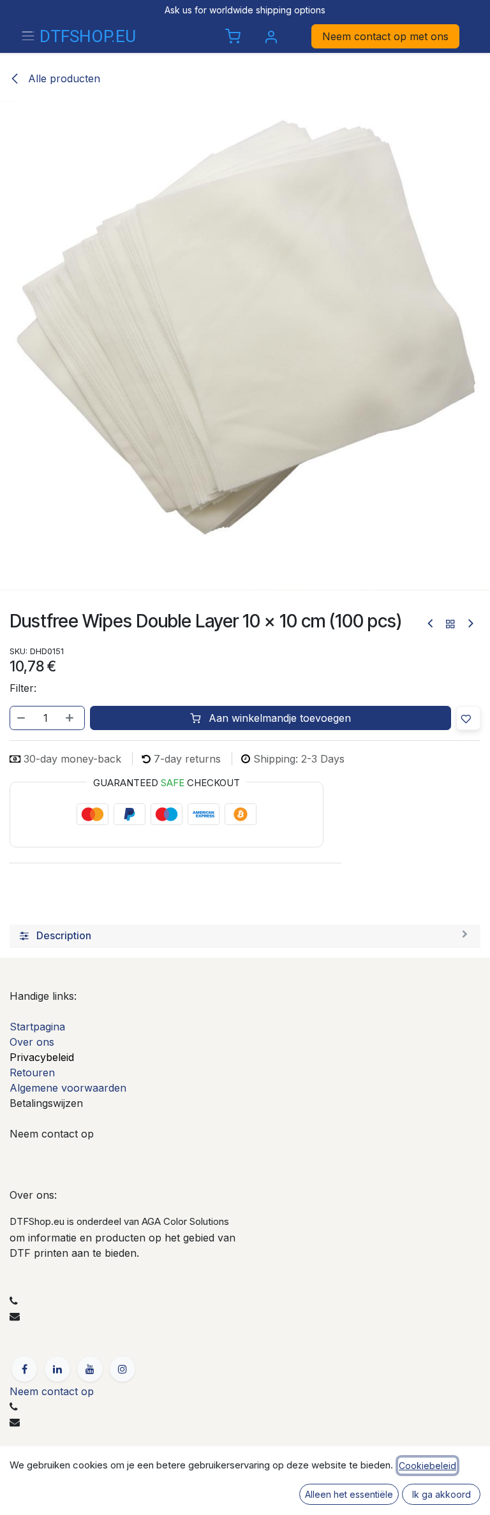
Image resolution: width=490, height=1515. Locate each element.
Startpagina (37, 1026)
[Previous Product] (431, 623)
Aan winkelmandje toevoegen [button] (278, 718)
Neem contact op (52, 1391)
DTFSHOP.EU (87, 36)
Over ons (32, 1042)
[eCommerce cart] (233, 37)
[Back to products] (450, 623)
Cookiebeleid (427, 1465)
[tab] (245, 936)
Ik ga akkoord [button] (441, 1494)
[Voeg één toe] (70, 717)
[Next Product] (469, 623)
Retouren (32, 1072)
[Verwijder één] (21, 717)
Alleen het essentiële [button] (349, 1494)
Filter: (23, 688)
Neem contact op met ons (385, 36)
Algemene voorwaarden (68, 1087)
